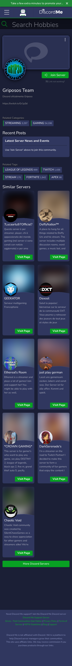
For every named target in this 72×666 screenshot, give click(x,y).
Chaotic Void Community (12, 522)
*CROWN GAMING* (18, 446)
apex (56, 177)
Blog (45, 624)
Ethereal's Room (15, 372)
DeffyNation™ (49, 224)
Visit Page (23, 257)
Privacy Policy (50, 621)
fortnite (36, 177)
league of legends (21, 170)
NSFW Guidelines (32, 624)
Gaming (42, 123)
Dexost (44, 298)
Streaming (16, 123)
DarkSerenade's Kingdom (50, 448)
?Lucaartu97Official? (18, 224)
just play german (50, 372)
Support (53, 624)
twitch (51, 170)
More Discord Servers (36, 564)
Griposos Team (18, 90)
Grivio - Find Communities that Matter (23, 621)
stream (13, 177)
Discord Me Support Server (36, 617)
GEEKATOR (12, 298)
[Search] (4, 24)
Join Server (58, 75)
